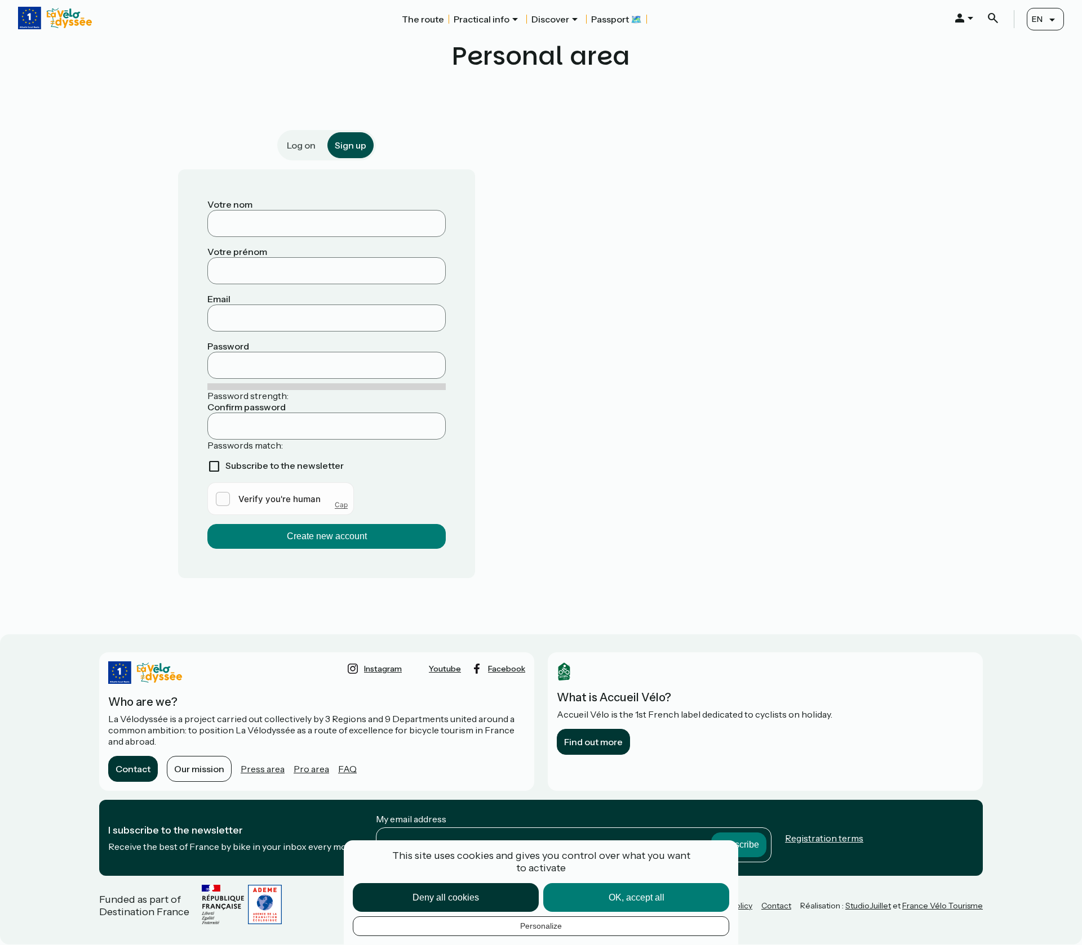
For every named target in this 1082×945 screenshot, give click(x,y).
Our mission (199, 768)
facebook (506, 669)
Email (218, 298)
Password (228, 346)
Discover (550, 19)
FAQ (347, 768)
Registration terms (824, 838)
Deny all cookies (446, 897)
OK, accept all (636, 897)
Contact (133, 768)
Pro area (311, 768)
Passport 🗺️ (616, 19)
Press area (263, 768)
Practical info (481, 19)
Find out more (593, 741)
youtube (445, 669)
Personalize (541, 925)
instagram (383, 669)
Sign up (350, 145)
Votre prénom (237, 251)
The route (423, 19)
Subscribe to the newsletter (284, 465)
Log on (301, 145)
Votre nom (229, 204)
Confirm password (246, 407)
